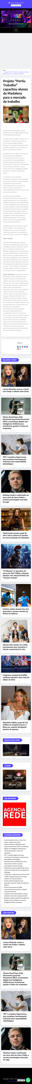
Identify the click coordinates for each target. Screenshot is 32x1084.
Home (4, 70)
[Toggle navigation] (16, 30)
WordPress (25, 1079)
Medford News (11, 1081)
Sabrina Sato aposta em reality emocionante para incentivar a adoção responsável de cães (15, 647)
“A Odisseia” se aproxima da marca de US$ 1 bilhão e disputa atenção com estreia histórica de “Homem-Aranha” (16, 574)
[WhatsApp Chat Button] (28, 1080)
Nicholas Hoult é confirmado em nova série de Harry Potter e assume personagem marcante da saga (16, 498)
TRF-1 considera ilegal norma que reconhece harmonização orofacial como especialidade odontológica (14, 460)
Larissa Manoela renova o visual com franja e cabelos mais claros (16, 390)
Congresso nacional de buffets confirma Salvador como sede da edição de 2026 (16, 677)
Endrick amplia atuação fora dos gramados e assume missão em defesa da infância (16, 611)
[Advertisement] (16, 50)
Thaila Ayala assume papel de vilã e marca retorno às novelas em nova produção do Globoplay (16, 535)
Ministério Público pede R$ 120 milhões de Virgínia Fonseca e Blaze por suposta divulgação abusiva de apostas (15, 725)
